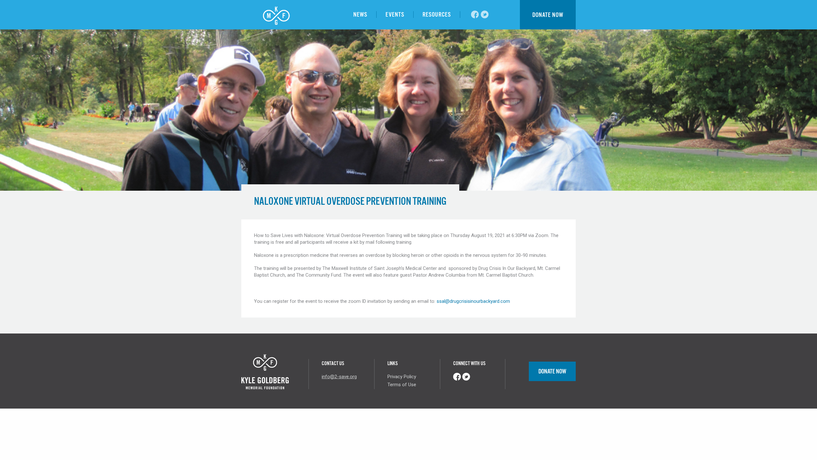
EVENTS (395, 14)
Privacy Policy (401, 376)
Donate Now (552, 371)
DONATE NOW (547, 15)
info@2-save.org (339, 376)
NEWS (360, 14)
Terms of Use (401, 384)
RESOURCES (437, 14)
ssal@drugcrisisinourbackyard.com (473, 301)
